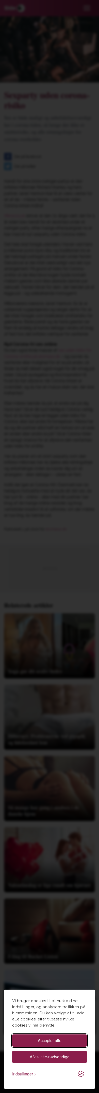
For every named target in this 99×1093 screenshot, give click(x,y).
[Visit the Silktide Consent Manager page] (81, 1074)
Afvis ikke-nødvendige (50, 1057)
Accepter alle (49, 1040)
